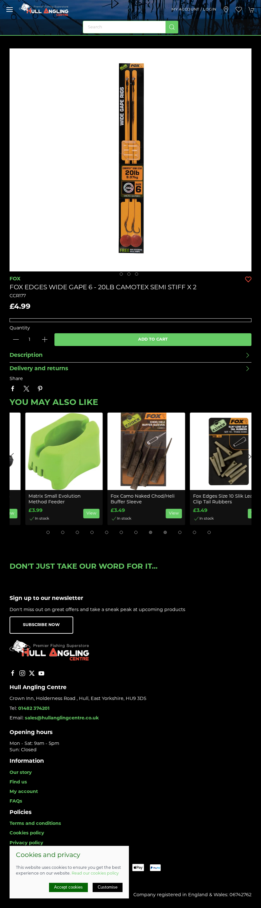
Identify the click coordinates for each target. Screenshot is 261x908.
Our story (21, 772)
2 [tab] (130, 275)
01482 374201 (34, 708)
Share (16, 379)
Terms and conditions (35, 823)
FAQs (16, 801)
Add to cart (153, 340)
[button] (9, 9)
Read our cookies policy (95, 874)
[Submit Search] (172, 27)
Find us (18, 782)
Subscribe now (41, 625)
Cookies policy (27, 833)
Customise (107, 887)
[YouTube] (41, 673)
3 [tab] (138, 275)
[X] (32, 673)
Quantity (20, 328)
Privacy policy (26, 843)
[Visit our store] (226, 9)
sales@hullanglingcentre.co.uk (62, 718)
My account (24, 791)
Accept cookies (68, 887)
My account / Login (194, 9)
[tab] (48, 532)
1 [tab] (123, 275)
